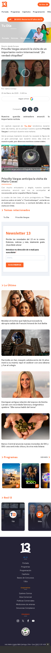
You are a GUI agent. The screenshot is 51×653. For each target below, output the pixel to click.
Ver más (44, 457)
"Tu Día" (28, 126)
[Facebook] (28, 621)
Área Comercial (25, 597)
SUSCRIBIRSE (14, 265)
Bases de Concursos (25, 578)
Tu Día (6, 217)
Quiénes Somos (25, 593)
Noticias (14, 38)
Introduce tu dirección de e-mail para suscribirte (22, 251)
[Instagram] (18, 621)
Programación (39, 12)
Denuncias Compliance (25, 608)
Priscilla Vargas (22, 217)
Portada (5, 12)
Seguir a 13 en (24, 99)
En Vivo (42, 4)
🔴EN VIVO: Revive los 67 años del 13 (27, 19)
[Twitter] (23, 621)
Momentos (25, 38)
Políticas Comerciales (25, 601)
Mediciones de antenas (25, 604)
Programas (15, 12)
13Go (25, 581)
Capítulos (26, 12)
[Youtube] (33, 621)
